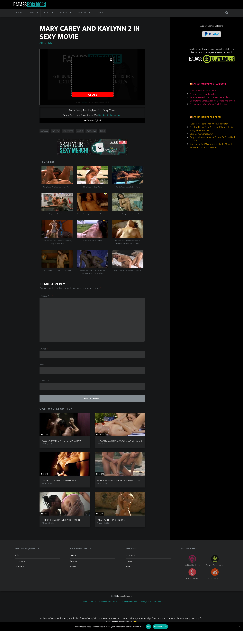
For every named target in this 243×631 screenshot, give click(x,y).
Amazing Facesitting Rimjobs (203, 94)
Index (47, 13)
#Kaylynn (55, 131)
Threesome (20, 561)
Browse (63, 13)
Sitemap (157, 602)
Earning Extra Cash (129, 602)
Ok (148, 627)
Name (44, 349)
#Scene (80, 131)
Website (44, 381)
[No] (239, 626)
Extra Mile (130, 555)
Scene (73, 555)
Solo (17, 555)
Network (82, 13)
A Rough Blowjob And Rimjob (203, 91)
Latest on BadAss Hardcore (209, 84)
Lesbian (129, 561)
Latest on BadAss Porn (206, 117)
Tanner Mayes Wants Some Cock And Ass (208, 104)
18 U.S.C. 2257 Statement (100, 602)
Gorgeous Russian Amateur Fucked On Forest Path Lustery (212, 139)
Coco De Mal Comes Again (201, 134)
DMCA (116, 602)
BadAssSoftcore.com (110, 115)
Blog (32, 13)
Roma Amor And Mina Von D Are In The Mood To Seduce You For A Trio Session (211, 145)
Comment (46, 296)
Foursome (19, 567)
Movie (73, 567)
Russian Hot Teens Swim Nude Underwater (209, 124)
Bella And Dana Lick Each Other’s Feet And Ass (210, 97)
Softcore (44, 131)
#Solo (102, 131)
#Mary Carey (68, 131)
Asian (128, 567)
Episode (73, 561)
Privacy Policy (145, 602)
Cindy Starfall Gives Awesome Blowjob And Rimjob (212, 101)
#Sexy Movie (91, 131)
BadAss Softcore (124, 596)
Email (44, 365)
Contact (101, 13)
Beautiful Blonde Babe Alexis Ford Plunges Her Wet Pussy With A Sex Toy (212, 129)
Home (19, 13)
